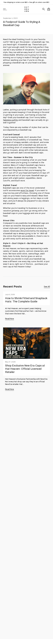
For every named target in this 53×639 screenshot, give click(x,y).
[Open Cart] (48, 9)
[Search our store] (43, 9)
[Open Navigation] (5, 9)
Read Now (9, 319)
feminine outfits (10, 120)
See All (47, 287)
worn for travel (27, 191)
